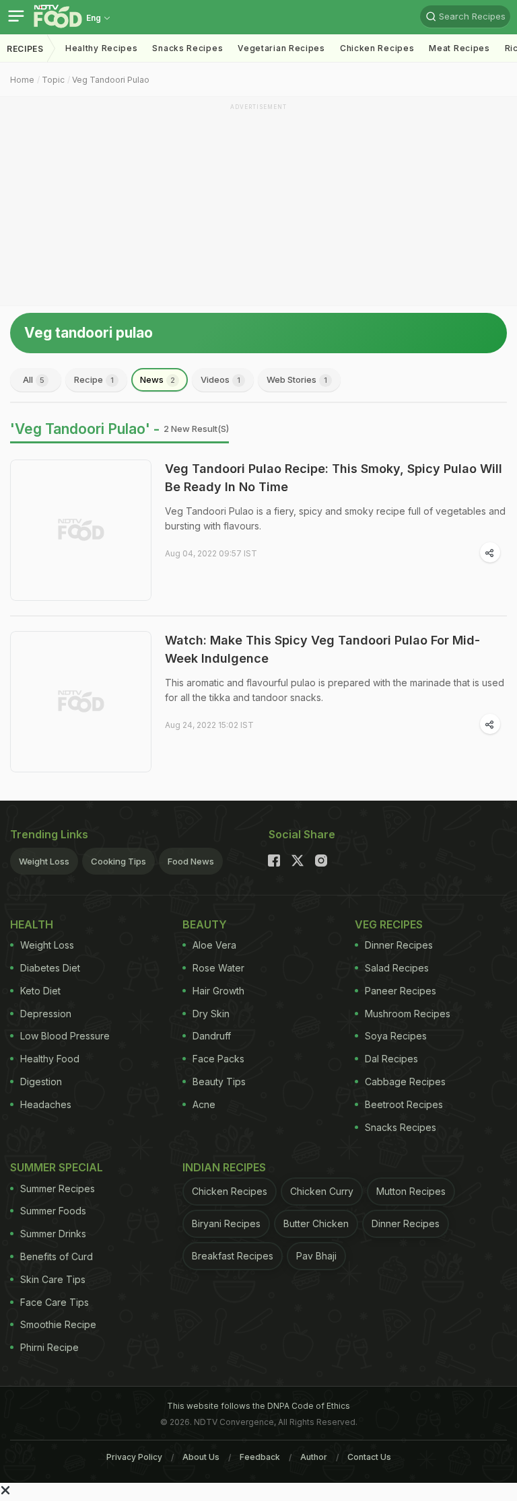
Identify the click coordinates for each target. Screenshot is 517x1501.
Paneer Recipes (400, 990)
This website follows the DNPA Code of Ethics (258, 1406)
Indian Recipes (224, 1167)
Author (313, 1457)
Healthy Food (49, 1058)
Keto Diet (40, 990)
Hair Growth (218, 990)
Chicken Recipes (377, 48)
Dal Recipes (391, 1058)
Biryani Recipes (226, 1223)
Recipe (94, 379)
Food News (191, 861)
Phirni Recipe (49, 1347)
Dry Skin (211, 1013)
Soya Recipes (396, 1035)
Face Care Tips (54, 1302)
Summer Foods (53, 1210)
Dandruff (212, 1035)
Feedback (260, 1457)
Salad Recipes (397, 968)
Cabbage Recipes (405, 1081)
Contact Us (369, 1457)
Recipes (25, 49)
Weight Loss (44, 861)
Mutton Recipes (411, 1191)
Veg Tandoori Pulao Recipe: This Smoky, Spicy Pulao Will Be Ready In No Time (333, 478)
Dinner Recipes (399, 945)
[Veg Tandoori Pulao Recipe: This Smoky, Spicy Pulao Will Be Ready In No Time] (80, 530)
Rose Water (218, 968)
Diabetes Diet (50, 968)
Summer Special (56, 1167)
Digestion (41, 1081)
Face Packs (218, 1058)
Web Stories (297, 379)
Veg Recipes (389, 924)
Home (22, 80)
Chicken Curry (321, 1191)
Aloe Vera (214, 945)
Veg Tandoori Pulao (110, 80)
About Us (200, 1457)
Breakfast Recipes (232, 1255)
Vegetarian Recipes (281, 48)
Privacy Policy (134, 1457)
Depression (45, 1013)
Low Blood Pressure (65, 1035)
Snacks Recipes (187, 48)
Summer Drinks (53, 1233)
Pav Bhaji (316, 1255)
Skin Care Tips (52, 1279)
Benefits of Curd (56, 1256)
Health (31, 924)
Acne (204, 1104)
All (33, 379)
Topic (53, 80)
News (157, 379)
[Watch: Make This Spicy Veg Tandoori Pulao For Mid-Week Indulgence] (80, 701)
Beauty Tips (219, 1081)
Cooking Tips (118, 861)
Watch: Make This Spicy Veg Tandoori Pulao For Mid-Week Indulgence (322, 649)
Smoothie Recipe (58, 1324)
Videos (220, 379)
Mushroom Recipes (407, 1013)
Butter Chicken (316, 1223)
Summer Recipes (57, 1188)
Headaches (45, 1104)
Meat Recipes (459, 48)
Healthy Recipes (101, 48)
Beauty (204, 924)
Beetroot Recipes (404, 1104)
